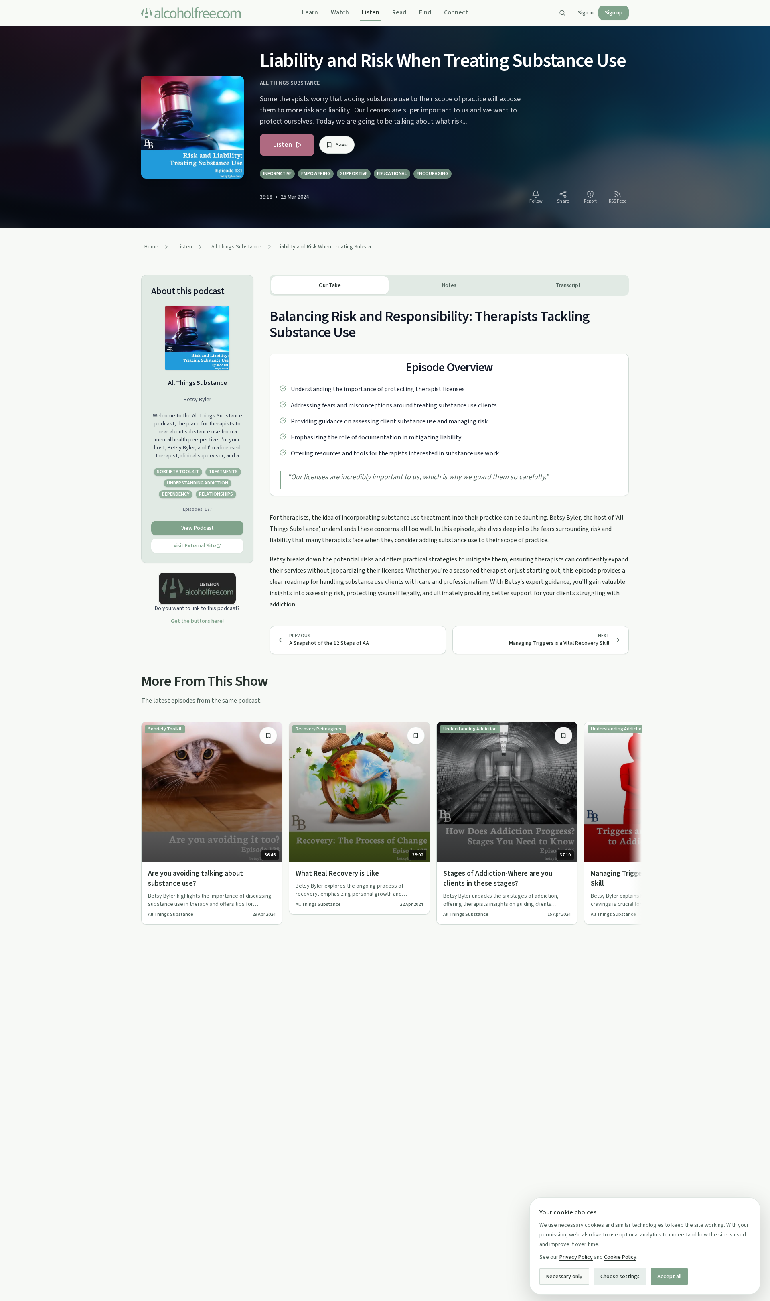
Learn (310, 12)
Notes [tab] (449, 285)
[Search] (562, 13)
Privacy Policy (576, 1257)
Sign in (586, 13)
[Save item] (268, 735)
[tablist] (449, 285)
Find (425, 12)
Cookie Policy (620, 1257)
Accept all (669, 1277)
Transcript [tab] (568, 285)
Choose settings (620, 1277)
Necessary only (564, 1277)
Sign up (613, 13)
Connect (456, 12)
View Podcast (197, 528)
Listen (370, 12)
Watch (340, 12)
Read (399, 12)
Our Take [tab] (330, 285)
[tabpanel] (449, 453)
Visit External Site (195, 546)
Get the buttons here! (197, 621)
